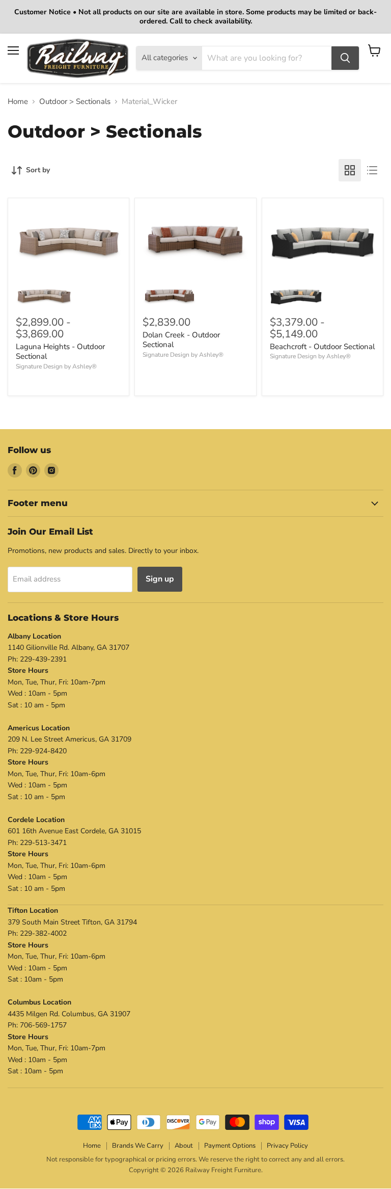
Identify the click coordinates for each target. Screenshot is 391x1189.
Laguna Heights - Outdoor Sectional (60, 351)
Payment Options (230, 1145)
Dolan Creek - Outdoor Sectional (181, 340)
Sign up (160, 579)
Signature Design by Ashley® (56, 366)
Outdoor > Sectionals (74, 101)
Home (18, 101)
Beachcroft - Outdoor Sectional (322, 346)
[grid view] (350, 170)
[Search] (345, 58)
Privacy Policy (287, 1145)
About (184, 1145)
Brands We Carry (137, 1145)
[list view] (372, 170)
